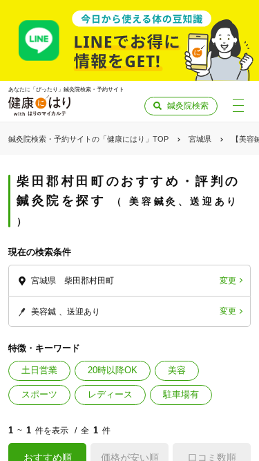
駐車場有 (181, 394)
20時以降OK (112, 370)
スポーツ (39, 394)
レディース (110, 394)
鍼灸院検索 (188, 106)
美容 (177, 370)
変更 (228, 280)
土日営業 (39, 370)
